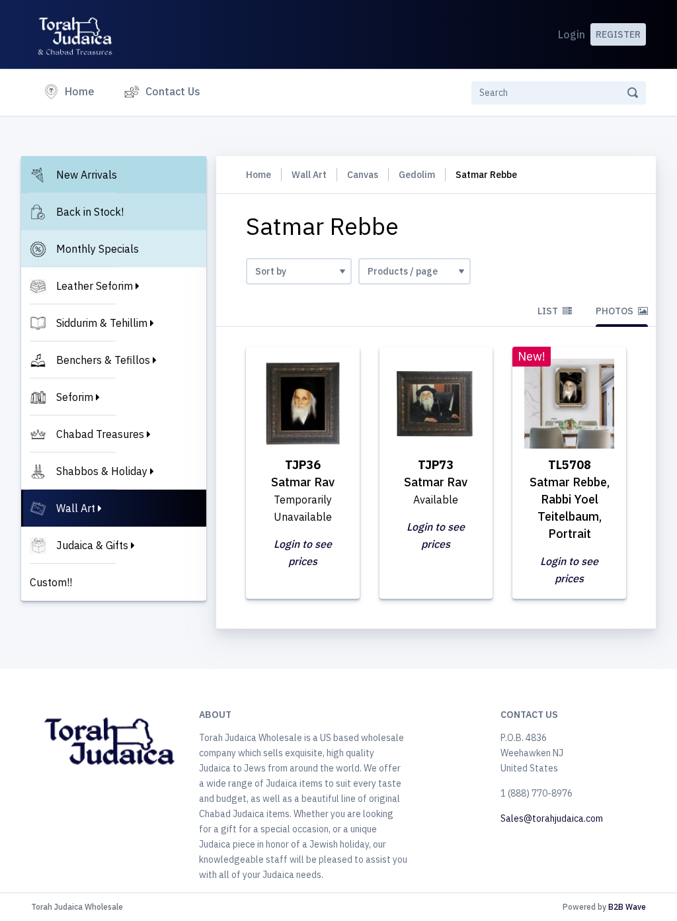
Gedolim (417, 175)
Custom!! (51, 582)
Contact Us (172, 91)
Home (82, 91)
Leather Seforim (94, 285)
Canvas (362, 175)
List (549, 311)
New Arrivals (86, 174)
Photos (615, 311)
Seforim (74, 397)
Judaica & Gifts (92, 545)
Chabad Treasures (100, 434)
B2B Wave (627, 907)
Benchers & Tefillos (103, 360)
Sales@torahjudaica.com (551, 818)
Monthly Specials (97, 248)
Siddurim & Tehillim (101, 322)
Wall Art (75, 508)
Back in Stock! (90, 211)
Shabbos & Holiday (101, 471)
